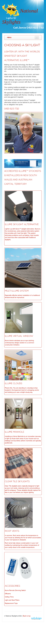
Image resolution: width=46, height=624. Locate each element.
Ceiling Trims (9, 597)
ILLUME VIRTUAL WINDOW (19, 336)
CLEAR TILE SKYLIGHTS (17, 481)
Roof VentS (12, 531)
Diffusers (8, 593)
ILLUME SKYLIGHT (14, 224)
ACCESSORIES (12, 586)
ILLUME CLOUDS (13, 383)
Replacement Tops (11, 603)
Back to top (26, 616)
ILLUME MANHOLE (14, 432)
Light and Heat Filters (12, 600)
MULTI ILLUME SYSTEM (17, 290)
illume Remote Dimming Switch (15, 590)
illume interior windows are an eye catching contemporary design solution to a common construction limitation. (19, 342)
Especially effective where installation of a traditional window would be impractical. (22, 296)
